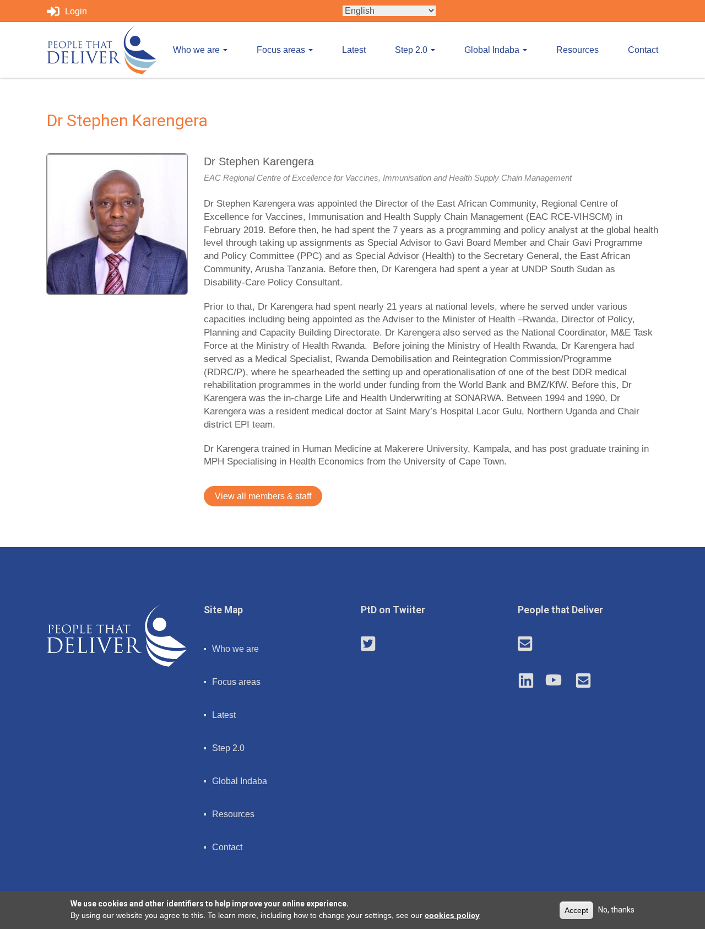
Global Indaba (493, 50)
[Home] (102, 49)
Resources (577, 50)
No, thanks (616, 909)
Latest (354, 50)
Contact (643, 50)
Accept (576, 909)
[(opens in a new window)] (368, 644)
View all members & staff (263, 496)
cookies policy (452, 914)
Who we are (197, 50)
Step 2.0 (412, 50)
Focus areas (282, 50)
